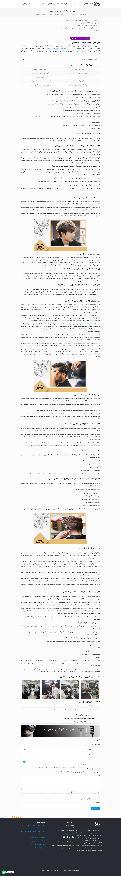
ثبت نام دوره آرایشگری (68, 834)
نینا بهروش (83, 762)
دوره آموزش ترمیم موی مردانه (38, 837)
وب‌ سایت (45, 792)
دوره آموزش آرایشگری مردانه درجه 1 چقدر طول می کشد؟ (82, 706)
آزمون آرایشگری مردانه (39, 848)
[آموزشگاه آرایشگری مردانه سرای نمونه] (97, 4)
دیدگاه (98, 775)
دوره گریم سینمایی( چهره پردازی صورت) (35, 841)
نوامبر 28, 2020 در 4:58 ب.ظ (81, 764)
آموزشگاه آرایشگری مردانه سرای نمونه (56, 48)
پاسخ (24, 749)
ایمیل (72, 792)
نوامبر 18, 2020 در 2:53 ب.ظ (86, 752)
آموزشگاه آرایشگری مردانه (79, 14)
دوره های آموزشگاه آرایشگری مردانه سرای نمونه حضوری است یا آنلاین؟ (78, 718)
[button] (23, 59)
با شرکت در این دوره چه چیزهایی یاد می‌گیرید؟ (84, 715)
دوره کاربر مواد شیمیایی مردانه (38, 844)
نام (98, 792)
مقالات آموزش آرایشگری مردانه (62, 14)
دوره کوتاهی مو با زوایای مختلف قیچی (90, 324)
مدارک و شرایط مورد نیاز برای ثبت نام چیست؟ (84, 722)
